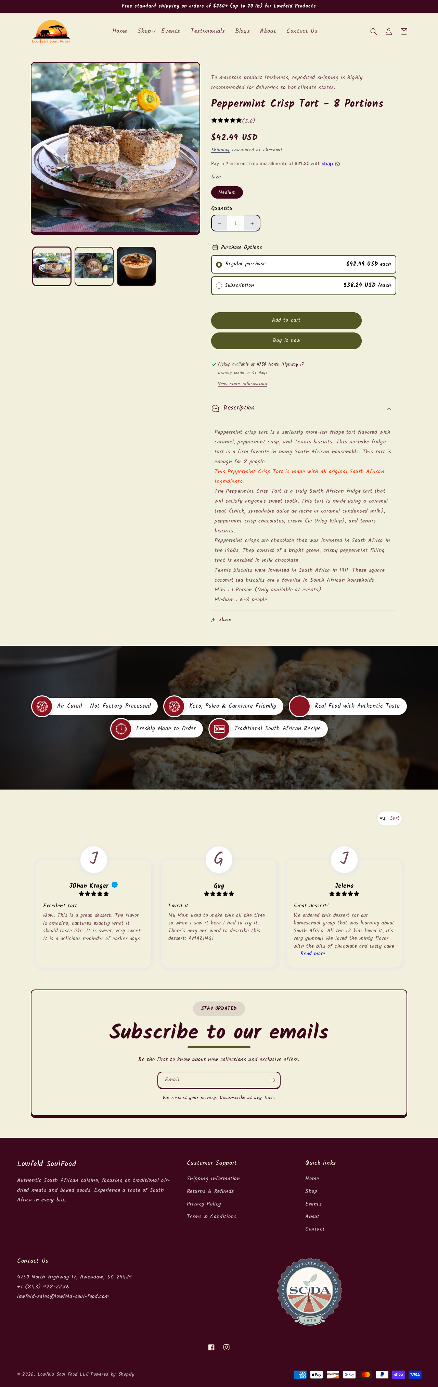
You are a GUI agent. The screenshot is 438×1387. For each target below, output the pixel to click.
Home (312, 1178)
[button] (373, 31)
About (312, 1216)
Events (313, 1204)
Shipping (220, 150)
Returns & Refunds (210, 1191)
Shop (311, 1191)
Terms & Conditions (212, 1216)
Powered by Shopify (113, 1374)
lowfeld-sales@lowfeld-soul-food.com (63, 1296)
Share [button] (225, 619)
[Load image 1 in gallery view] (52, 266)
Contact (315, 1229)
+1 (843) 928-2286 (43, 1287)
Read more (312, 954)
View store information (242, 384)
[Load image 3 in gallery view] (136, 266)
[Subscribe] (272, 1080)
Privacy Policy (204, 1204)
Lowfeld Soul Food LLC (63, 1374)
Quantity (221, 208)
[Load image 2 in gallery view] (94, 266)
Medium (227, 192)
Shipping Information (213, 1178)
